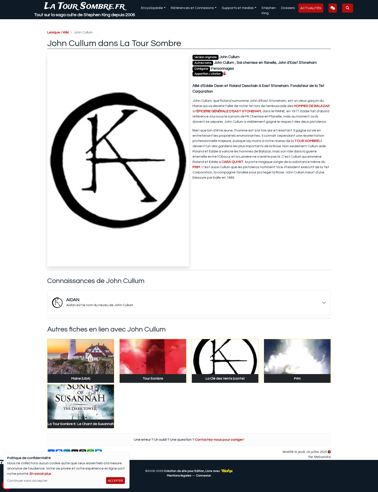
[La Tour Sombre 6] (225, 73)
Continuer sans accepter (27, 480)
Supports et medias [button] (238, 8)
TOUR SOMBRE (306, 141)
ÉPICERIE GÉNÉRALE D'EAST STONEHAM (229, 111)
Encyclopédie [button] (152, 8)
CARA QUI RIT (232, 162)
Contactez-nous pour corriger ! (219, 439)
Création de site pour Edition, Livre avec (192, 471)
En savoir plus (40, 473)
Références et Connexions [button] (192, 8)
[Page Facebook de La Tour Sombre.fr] (1, 462)
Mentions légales (179, 475)
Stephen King (269, 10)
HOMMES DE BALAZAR (312, 106)
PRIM (196, 167)
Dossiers (288, 8)
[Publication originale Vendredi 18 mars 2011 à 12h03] (329, 452)
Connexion (203, 475)
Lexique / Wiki (58, 32)
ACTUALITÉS (310, 8)
